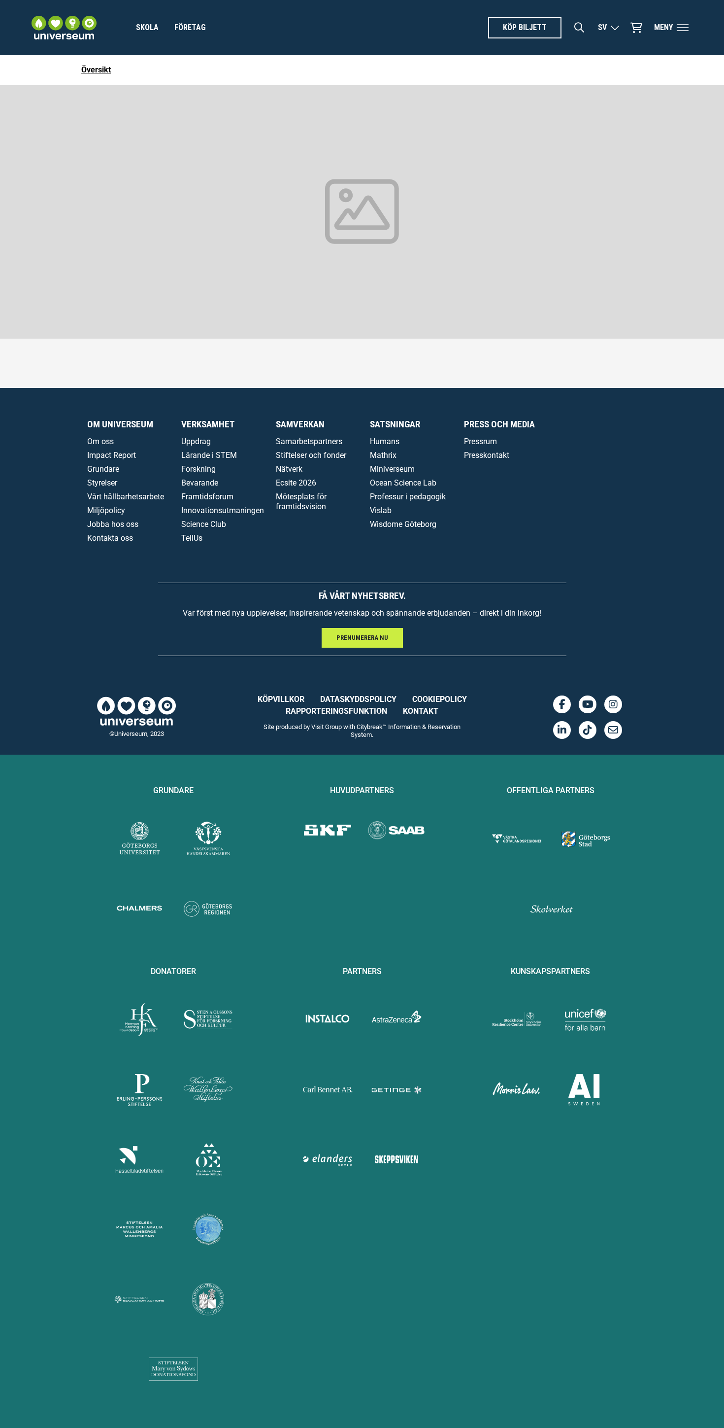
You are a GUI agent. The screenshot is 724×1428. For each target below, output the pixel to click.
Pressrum (480, 441)
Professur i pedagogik (408, 496)
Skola (147, 27)
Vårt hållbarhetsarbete (125, 496)
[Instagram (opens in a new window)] (613, 704)
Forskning (198, 469)
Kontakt (420, 711)
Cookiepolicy (439, 699)
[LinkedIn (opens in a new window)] (562, 730)
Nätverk (289, 469)
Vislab (381, 510)
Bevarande (199, 483)
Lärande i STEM (209, 455)
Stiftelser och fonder (311, 455)
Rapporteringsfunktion (336, 711)
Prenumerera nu (362, 637)
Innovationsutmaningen (222, 510)
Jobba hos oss (112, 524)
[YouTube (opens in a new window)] (587, 704)
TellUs (191, 538)
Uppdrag (196, 441)
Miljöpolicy (106, 510)
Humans (384, 441)
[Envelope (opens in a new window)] (613, 730)
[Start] (64, 27)
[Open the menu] (682, 27)
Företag (190, 27)
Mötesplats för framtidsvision (301, 501)
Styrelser (102, 483)
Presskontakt (486, 455)
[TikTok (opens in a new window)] (587, 730)
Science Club (203, 524)
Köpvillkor (281, 699)
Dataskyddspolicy (358, 699)
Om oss (100, 441)
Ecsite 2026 (296, 483)
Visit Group (326, 727)
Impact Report (111, 455)
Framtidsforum (207, 496)
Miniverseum (392, 469)
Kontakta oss (110, 538)
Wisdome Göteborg (403, 524)
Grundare (103, 469)
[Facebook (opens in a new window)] (562, 704)
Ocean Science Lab (403, 483)
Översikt (96, 69)
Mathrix (383, 455)
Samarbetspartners (309, 441)
